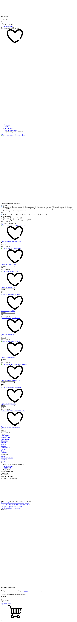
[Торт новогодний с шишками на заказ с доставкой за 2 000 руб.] (13, 411)
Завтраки (4, 452)
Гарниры (3, 449)
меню (26, 591)
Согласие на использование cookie (12, 506)
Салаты (3, 446)
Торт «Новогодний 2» (8, 311)
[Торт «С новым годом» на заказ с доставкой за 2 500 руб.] (11, 248)
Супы (2, 451)
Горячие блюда (5, 447)
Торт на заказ (5, 439)
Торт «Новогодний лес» (8, 404)
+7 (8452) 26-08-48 (6, 26)
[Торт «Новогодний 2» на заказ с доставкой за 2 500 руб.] (10, 294)
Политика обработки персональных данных (15, 503)
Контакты (4, 459)
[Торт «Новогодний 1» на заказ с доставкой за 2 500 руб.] (10, 271)
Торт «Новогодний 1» (8, 287)
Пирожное (4, 441)
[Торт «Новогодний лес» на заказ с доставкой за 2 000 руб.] (11, 387)
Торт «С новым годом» (8, 264)
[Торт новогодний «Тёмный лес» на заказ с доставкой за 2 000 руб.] (13, 364)
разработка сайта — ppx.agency (11, 508)
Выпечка (3, 444)
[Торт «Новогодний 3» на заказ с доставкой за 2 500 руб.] (10, 318)
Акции (3, 456)
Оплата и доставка (7, 458)
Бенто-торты (5, 435)
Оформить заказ (6, 604)
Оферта (3, 461)
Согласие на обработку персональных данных (15, 504)
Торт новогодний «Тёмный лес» (11, 380)
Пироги (3, 442)
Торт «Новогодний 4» (8, 357)
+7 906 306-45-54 (6, 468)
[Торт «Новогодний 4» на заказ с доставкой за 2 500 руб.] (10, 341)
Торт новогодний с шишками (10, 427)
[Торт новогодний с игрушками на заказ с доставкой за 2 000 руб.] (13, 225)
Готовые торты (5, 437)
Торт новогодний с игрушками (11, 241)
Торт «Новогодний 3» (8, 334)
